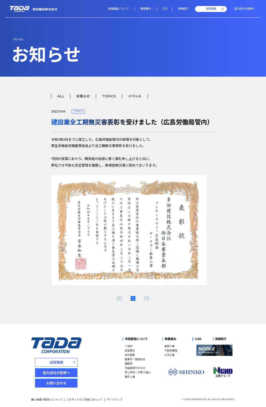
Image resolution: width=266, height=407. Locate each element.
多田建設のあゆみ (135, 368)
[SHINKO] (186, 372)
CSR (198, 339)
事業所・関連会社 (135, 359)
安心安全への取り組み (138, 372)
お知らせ (83, 96)
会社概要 (130, 355)
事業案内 (170, 339)
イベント (135, 96)
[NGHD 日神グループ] (223, 372)
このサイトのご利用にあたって (84, 399)
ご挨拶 (128, 346)
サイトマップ (114, 399)
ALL (60, 96)
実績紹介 (221, 339)
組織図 (128, 363)
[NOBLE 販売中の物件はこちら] (214, 350)
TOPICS (109, 96)
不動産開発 (170, 350)
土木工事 (169, 355)
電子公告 (130, 376)
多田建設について (136, 339)
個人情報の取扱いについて (46, 399)
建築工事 (169, 346)
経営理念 (130, 350)
